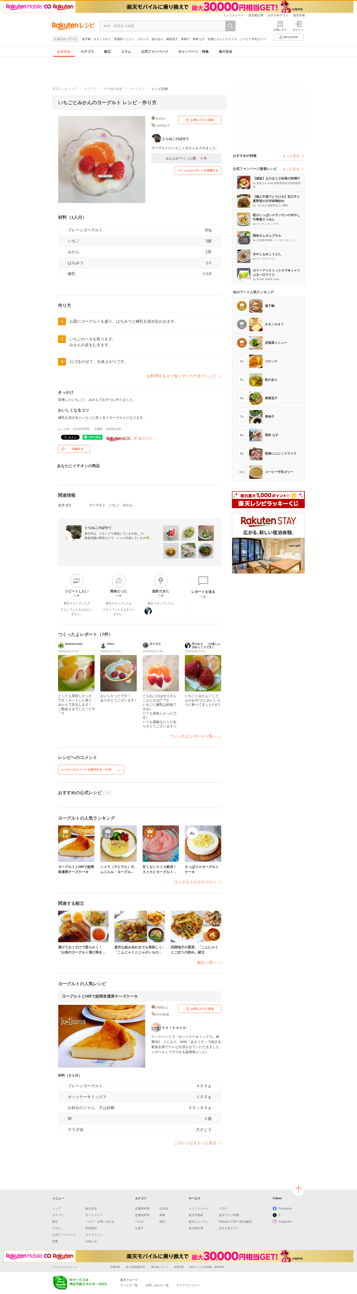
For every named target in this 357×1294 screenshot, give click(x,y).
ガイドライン (94, 1234)
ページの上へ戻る (298, 1189)
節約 (162, 1221)
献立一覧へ (207, 962)
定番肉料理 (142, 1208)
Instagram (285, 1221)
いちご (73, 241)
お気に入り (280, 29)
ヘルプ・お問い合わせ (99, 1221)
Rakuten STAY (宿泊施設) (235, 1221)
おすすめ (64, 51)
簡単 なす (199, 39)
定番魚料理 (142, 1215)
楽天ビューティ (199, 1221)
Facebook (285, 1208)
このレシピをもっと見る (195, 1143)
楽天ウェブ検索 (229, 1215)
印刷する (78, 449)
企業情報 (115, 1267)
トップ (56, 1208)
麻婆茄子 (172, 39)
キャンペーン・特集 (193, 51)
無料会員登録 (290, 37)
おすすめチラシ (278, 15)
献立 (107, 51)
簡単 (162, 1215)
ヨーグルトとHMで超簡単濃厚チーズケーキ (100, 996)
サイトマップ (94, 1215)
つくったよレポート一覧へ (193, 736)
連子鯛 (86, 39)
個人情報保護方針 (135, 1267)
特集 (55, 1241)
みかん (73, 252)
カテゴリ (87, 51)
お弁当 (163, 1208)
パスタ (139, 1221)
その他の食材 (113, 89)
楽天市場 (299, 15)
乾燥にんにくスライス (222, 39)
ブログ (223, 1208)
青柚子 (185, 39)
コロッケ (143, 39)
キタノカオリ (102, 39)
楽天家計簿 (255, 15)
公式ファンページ (154, 51)
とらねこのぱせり (98, 527)
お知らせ (91, 1241)
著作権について (159, 1267)
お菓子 (139, 1228)
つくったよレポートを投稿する (198, 170)
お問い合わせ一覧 (157, 1285)
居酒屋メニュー (124, 39)
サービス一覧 (129, 1285)
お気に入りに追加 (202, 120)
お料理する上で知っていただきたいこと (182, 376)
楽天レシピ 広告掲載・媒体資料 (206, 1267)
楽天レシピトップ (64, 89)
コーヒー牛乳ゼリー (253, 39)
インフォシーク (233, 15)
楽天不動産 (196, 1215)
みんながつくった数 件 (186, 158)
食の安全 (225, 51)
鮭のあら (157, 39)
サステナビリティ (188, 1285)
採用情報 (179, 1267)
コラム (126, 51)
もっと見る (290, 156)
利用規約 (91, 1228)
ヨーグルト (137, 89)
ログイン (298, 29)
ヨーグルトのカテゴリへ (195, 882)
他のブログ (145, 438)
